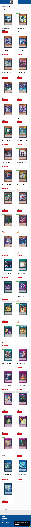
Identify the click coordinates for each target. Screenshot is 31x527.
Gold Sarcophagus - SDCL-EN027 (7, 317)
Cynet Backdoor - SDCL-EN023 (6, 273)
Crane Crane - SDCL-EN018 (21, 206)
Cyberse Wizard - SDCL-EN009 (6, 118)
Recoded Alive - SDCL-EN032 (21, 363)
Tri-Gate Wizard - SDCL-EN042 (21, 474)
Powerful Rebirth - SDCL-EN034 (21, 385)
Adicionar (5, 32)
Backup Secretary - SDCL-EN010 (21, 118)
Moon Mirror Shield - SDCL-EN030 (22, 340)
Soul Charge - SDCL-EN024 (21, 273)
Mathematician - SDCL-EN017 (6, 206)
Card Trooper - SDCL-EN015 (6, 184)
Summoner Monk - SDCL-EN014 (21, 162)
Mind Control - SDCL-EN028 (21, 317)
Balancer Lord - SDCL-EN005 (6, 72)
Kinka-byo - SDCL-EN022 (20, 250)
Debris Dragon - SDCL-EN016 (21, 184)
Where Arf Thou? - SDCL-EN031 (7, 363)
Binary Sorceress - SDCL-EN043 (7, 497)
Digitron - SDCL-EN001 (5, 28)
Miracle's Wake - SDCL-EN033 (6, 385)
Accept (17, 524)
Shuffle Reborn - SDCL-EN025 (6, 295)
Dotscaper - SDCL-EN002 (20, 28)
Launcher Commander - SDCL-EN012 (22, 140)
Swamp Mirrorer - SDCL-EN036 (21, 407)
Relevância (5, 9)
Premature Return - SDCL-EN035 (7, 407)
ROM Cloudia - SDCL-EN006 (21, 72)
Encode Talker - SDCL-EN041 (6, 474)
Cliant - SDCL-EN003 (5, 50)
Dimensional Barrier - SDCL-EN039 (7, 452)
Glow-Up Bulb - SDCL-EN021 (6, 250)
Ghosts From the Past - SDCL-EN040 (22, 452)
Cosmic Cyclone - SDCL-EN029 (6, 340)
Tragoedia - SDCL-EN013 (6, 162)
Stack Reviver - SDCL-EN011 (6, 140)
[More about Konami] (6, 509)
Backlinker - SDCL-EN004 (20, 50)
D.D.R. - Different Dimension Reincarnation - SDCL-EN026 (21, 296)
